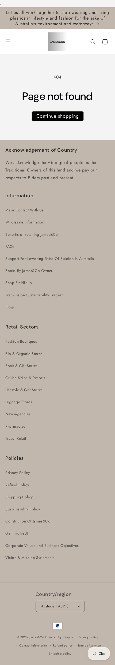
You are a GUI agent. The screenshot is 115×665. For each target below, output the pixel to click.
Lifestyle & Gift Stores (24, 390)
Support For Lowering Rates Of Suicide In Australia (49, 258)
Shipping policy (60, 653)
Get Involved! (16, 533)
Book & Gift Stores (21, 365)
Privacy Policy (17, 472)
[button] (8, 42)
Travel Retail (15, 438)
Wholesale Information (24, 222)
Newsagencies (17, 414)
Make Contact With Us (24, 210)
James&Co (37, 637)
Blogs (10, 307)
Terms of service (89, 645)
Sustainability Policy (22, 509)
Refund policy (62, 645)
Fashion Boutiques (21, 341)
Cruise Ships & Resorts (25, 377)
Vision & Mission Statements (29, 557)
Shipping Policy (19, 497)
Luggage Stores (18, 402)
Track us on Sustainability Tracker (34, 295)
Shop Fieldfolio (18, 282)
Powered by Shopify (59, 637)
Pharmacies (15, 426)
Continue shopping (57, 116)
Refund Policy (17, 485)
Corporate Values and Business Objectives (42, 545)
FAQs (9, 246)
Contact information (33, 645)
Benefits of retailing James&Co (31, 234)
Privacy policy (88, 637)
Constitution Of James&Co (27, 521)
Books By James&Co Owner (29, 270)
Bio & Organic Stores (24, 353)
